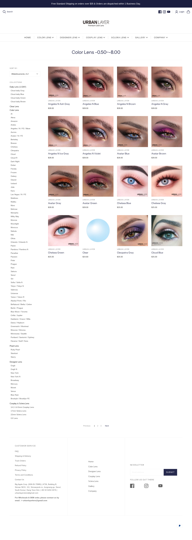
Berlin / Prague (17, 308)
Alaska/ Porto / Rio (18, 301)
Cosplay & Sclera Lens (19, 403)
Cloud (13, 154)
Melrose (14, 209)
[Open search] (4, 11)
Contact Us (19, 480)
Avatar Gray (54, 203)
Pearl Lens (14, 346)
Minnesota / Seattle (19, 334)
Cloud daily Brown (18, 101)
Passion (14, 257)
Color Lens (44, 37)
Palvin (13, 246)
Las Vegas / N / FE (18, 194)
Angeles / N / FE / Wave (20, 128)
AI (11, 114)
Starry (13, 357)
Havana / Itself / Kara (19, 341)
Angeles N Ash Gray (59, 104)
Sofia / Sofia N (16, 282)
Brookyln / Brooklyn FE (20, 399)
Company (159, 37)
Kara (13, 191)
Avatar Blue (123, 153)
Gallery (140, 37)
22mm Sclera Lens (18, 414)
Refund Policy (21, 465)
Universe (14, 293)
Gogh (13, 366)
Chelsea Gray (158, 203)
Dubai (13, 165)
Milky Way (15, 216)
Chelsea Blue (124, 203)
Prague (14, 264)
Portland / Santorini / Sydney (22, 337)
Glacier (14, 180)
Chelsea (14, 147)
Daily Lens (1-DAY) (18, 87)
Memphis (14, 213)
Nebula (14, 231)
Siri (12, 279)
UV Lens (14, 418)
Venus (13, 391)
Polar (13, 260)
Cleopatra (15, 150)
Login (181, 12)
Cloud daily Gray (17, 90)
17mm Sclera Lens (18, 411)
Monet (13, 388)
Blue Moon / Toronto (19, 312)
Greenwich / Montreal (19, 326)
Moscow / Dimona (18, 330)
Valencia (14, 290)
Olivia (13, 238)
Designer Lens (68, 37)
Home (27, 37)
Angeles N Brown (126, 104)
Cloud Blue (157, 252)
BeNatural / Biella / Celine (21, 304)
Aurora (13, 132)
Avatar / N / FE (17, 136)
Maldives (14, 198)
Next (107, 426)
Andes (13, 125)
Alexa (13, 117)
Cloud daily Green (18, 98)
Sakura (14, 271)
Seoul (13, 275)
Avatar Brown (158, 153)
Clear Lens (14, 106)
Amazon (14, 121)
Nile (12, 235)
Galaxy (13, 176)
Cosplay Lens (94, 37)
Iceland (14, 183)
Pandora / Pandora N (19, 249)
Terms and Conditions (24, 475)
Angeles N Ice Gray (58, 153)
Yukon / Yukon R (17, 297)
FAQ (17, 451)
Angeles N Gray (159, 104)
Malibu (13, 202)
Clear (85, 252)
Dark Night (15, 161)
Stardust (14, 353)
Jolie (12, 187)
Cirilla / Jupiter (16, 315)
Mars (13, 205)
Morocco (14, 227)
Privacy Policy (20, 470)
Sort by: (14, 68)
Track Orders (20, 461)
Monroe (14, 220)
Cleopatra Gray (125, 252)
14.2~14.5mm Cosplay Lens (22, 407)
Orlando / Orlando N (19, 242)
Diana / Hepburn (17, 323)
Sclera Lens (118, 37)
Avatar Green (90, 203)
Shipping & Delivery (23, 456)
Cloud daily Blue (17, 94)
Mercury (14, 384)
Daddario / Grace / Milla (20, 319)
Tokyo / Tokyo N (17, 286)
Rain (12, 268)
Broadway (15, 380)
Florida (13, 169)
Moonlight (15, 224)
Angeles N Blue (91, 104)
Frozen (14, 172)
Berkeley (14, 139)
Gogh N (14, 369)
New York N (15, 377)
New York (15, 373)
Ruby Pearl (15, 350)
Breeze (14, 143)
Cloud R (14, 158)
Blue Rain (15, 395)
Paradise (14, 253)
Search (10, 12)
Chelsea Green (56, 252)
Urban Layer (54, 101)
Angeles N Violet (92, 153)
